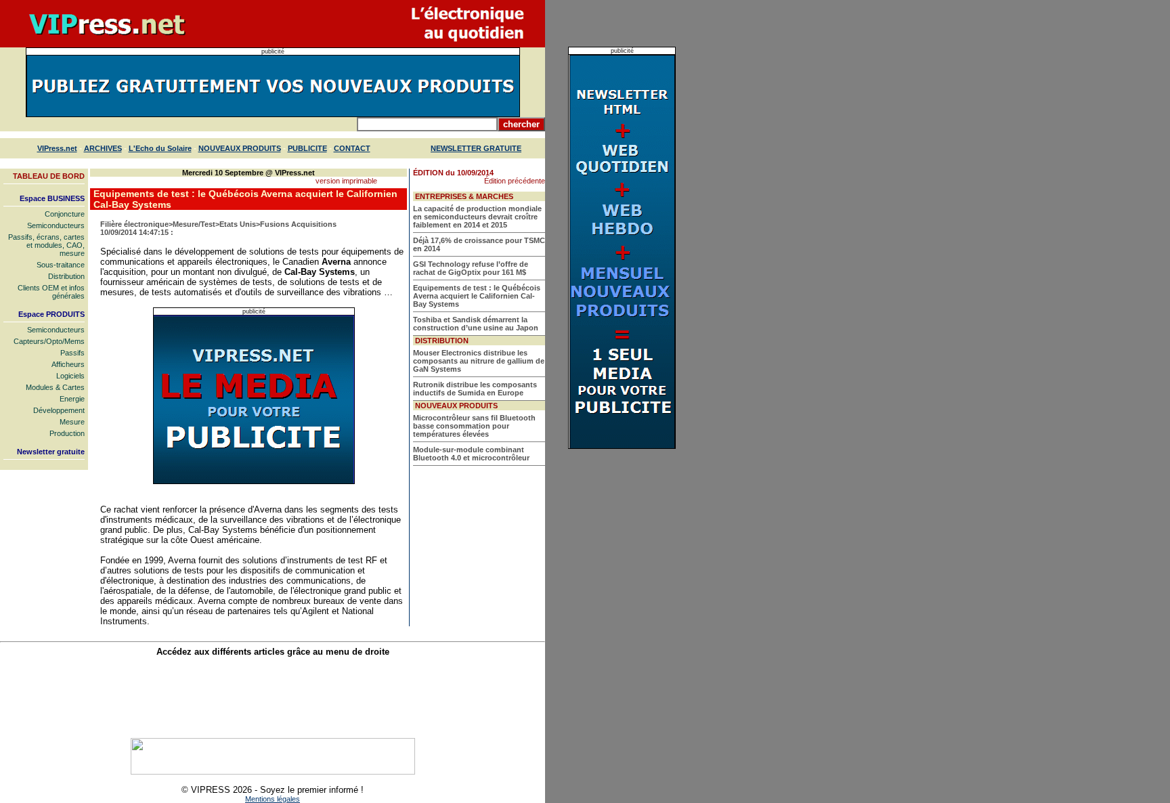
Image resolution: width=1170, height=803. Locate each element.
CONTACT (352, 148)
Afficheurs (68, 364)
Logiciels (70, 376)
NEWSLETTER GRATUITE (476, 148)
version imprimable (346, 181)
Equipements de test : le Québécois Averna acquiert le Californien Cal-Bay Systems (476, 296)
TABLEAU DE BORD (49, 176)
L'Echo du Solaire (160, 148)
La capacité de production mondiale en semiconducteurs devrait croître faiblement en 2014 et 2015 (477, 216)
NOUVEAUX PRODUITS (239, 148)
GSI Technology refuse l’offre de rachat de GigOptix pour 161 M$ (470, 268)
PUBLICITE (307, 148)
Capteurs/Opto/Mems (49, 341)
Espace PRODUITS (51, 314)
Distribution (66, 276)
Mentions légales (272, 799)
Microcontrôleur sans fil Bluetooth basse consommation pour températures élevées (474, 426)
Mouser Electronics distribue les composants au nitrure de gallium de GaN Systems (478, 361)
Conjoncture (65, 214)
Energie (72, 399)
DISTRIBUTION (442, 341)
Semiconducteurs (56, 225)
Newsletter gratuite (51, 452)
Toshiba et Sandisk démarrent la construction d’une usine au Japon (475, 324)
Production (67, 433)
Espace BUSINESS (52, 198)
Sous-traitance (61, 265)
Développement (59, 410)
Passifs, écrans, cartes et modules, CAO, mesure (46, 245)
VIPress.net (57, 148)
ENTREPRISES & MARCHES (464, 196)
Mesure (72, 422)
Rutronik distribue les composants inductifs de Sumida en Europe (475, 389)
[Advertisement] (272, 697)
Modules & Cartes (55, 387)
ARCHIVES (103, 148)
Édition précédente (514, 181)
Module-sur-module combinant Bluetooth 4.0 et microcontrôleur (471, 454)
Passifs (72, 353)
